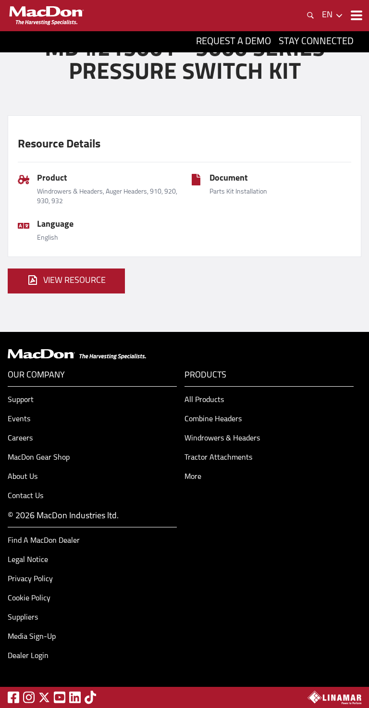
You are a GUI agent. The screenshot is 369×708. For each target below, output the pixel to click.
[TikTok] (90, 697)
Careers (20, 438)
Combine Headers (213, 419)
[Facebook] (13, 697)
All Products (204, 400)
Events (19, 419)
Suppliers (23, 618)
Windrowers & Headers (222, 438)
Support (21, 400)
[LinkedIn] (75, 697)
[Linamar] (334, 697)
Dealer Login (28, 656)
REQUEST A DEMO (233, 42)
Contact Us (25, 496)
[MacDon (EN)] (46, 15)
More (192, 477)
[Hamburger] (355, 15)
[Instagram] (29, 697)
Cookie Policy (29, 598)
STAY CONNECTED (316, 42)
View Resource (74, 281)
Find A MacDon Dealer (44, 541)
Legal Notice (28, 560)
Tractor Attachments (218, 458)
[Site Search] (310, 15)
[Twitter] (44, 697)
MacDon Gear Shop (39, 458)
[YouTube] (59, 697)
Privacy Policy (30, 579)
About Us (22, 477)
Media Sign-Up (32, 637)
